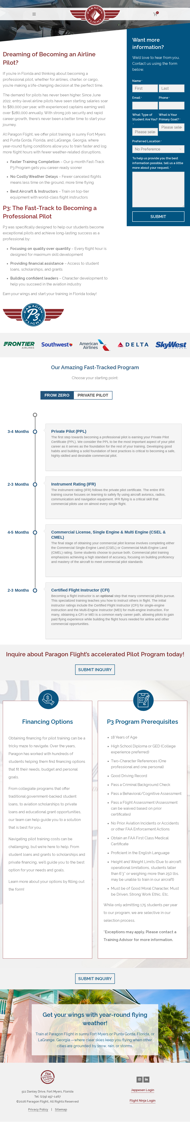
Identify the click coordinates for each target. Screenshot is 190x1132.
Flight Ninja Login (142, 1100)
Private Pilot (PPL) (68, 431)
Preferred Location (147, 141)
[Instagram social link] (139, 1080)
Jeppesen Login (142, 1090)
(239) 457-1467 (50, 1096)
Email (137, 97)
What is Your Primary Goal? (169, 117)
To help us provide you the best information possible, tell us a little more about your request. (157, 163)
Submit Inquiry (95, 669)
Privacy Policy (38, 1109)
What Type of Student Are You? (145, 119)
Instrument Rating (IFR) (73, 484)
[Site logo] (95, 14)
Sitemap (61, 1109)
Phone (164, 97)
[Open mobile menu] (34, 14)
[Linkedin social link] (146, 1080)
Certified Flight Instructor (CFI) (80, 590)
